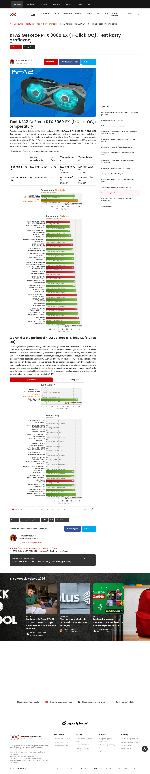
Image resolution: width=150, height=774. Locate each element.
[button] (138, 14)
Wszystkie (17, 4)
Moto (90, 4)
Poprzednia (18, 509)
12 (52, 509)
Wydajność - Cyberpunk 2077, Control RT (116, 168)
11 (47, 509)
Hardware (30, 4)
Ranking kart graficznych (129, 739)
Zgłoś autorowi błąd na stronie (31, 543)
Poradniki (79, 13)
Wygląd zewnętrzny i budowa (112, 120)
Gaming (44, 4)
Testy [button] (57, 13)
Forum (105, 13)
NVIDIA (44, 520)
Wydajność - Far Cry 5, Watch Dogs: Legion (116, 147)
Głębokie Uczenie (62, 520)
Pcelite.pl (129, 13)
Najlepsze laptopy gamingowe (105, 740)
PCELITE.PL (98, 769)
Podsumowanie (106, 206)
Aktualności (45, 13)
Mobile (68, 4)
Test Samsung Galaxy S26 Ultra (85, 740)
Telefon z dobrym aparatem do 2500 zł (83, 749)
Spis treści (106, 106)
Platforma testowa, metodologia (113, 126)
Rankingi (68, 13)
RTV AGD (56, 4)
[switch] (33, 15)
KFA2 (51, 520)
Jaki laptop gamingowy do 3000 (108, 746)
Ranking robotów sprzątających (127, 747)
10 (41, 509)
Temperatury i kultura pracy (111, 193)
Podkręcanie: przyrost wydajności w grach (116, 187)
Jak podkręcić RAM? (61, 746)
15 (70, 509)
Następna (87, 509)
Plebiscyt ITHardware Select (128, 769)
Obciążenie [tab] (74, 379)
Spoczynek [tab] (31, 379)
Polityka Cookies (85, 769)
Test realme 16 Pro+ (83, 745)
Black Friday (110, 769)
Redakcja (60, 769)
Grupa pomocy (114, 14)
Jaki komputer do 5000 (62, 742)
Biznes (79, 4)
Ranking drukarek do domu (130, 742)
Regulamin (71, 769)
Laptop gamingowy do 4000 (106, 752)
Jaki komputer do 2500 (62, 739)
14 (64, 509)
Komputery (14, 520)
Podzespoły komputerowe (30, 520)
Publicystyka (93, 13)
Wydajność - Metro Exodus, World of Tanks (116, 174)
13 (58, 509)
